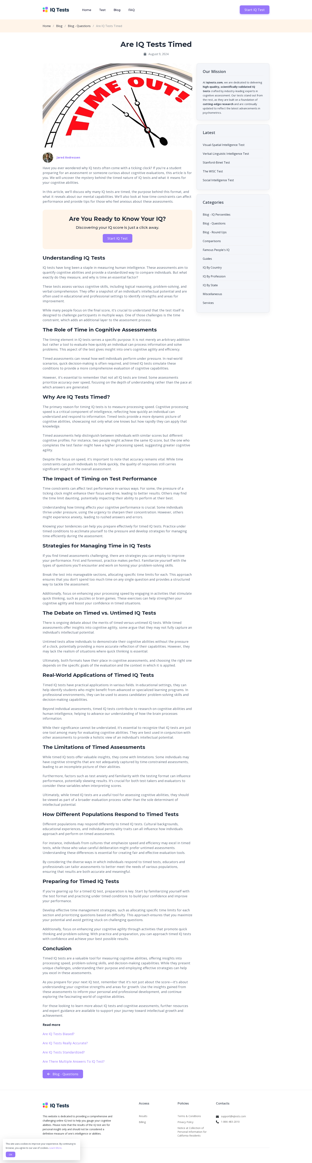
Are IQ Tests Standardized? (64, 1052)
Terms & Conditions (189, 1116)
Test (102, 10)
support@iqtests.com (233, 1116)
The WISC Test (213, 171)
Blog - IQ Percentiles (216, 215)
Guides (207, 259)
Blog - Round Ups (215, 232)
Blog (117, 10)
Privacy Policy (185, 1122)
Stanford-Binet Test (216, 162)
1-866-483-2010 (230, 1121)
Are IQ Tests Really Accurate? (65, 1043)
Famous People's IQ (216, 250)
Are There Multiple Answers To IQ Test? (74, 1061)
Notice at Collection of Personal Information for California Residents (192, 1131)
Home (86, 10)
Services (208, 303)
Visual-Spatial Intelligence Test (223, 145)
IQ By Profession (214, 276)
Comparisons (212, 241)
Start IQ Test (254, 10)
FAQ (131, 10)
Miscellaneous (212, 294)
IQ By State (210, 285)
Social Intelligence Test (218, 180)
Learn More (55, 1147)
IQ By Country (212, 267)
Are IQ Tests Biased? (58, 1034)
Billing (142, 1122)
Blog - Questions (79, 25)
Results (143, 1116)
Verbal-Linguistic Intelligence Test (226, 154)
